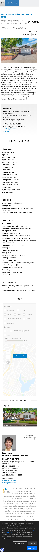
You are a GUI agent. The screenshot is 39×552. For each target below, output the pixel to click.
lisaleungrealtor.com (9, 483)
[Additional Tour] (17, 3)
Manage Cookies (20, 543)
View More (6, 131)
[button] (2, 550)
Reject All (32, 543)
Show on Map (20, 356)
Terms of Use (9, 532)
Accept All (31, 548)
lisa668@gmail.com (9, 129)
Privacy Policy (31, 530)
